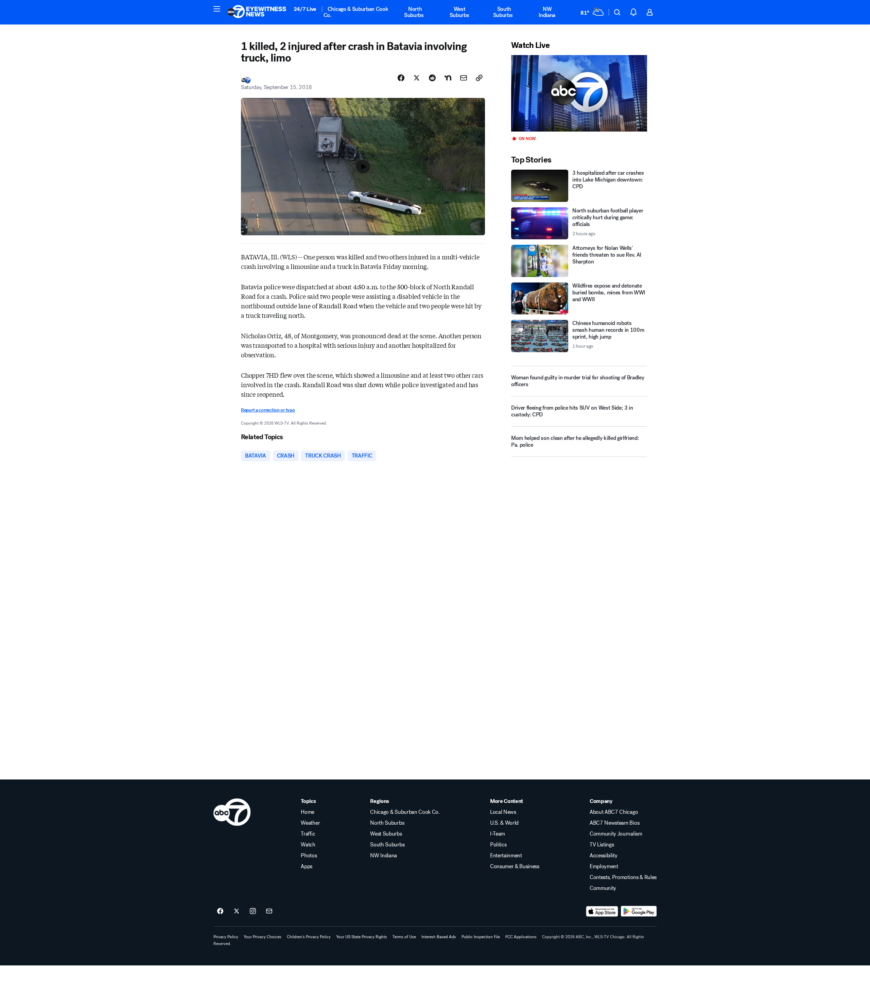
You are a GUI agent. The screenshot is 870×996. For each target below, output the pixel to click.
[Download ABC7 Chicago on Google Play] (639, 911)
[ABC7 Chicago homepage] (257, 12)
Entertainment (506, 855)
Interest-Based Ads (438, 937)
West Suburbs (459, 12)
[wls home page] (231, 812)
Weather (310, 823)
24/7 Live (305, 9)
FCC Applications (521, 937)
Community (603, 888)
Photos (309, 855)
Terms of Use (404, 937)
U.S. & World (504, 823)
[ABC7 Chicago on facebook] (220, 911)
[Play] (579, 93)
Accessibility (603, 855)
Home (307, 812)
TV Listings (602, 844)
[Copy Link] (479, 78)
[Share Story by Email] (463, 78)
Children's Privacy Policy (309, 937)
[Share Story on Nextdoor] (448, 78)
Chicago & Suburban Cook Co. (356, 12)
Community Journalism (616, 834)
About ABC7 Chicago (614, 812)
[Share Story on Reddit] (432, 78)
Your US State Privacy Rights (361, 937)
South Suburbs (503, 12)
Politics (498, 844)
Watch (308, 844)
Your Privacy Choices (262, 937)
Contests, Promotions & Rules (623, 877)
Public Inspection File (481, 937)
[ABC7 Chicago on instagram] (253, 911)
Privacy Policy (225, 937)
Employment (604, 866)
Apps (306, 866)
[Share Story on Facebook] (401, 78)
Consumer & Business (514, 866)
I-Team (497, 834)
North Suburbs (414, 12)
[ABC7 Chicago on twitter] (236, 911)
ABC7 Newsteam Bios (614, 823)
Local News (503, 812)
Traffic (308, 834)
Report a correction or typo (268, 410)
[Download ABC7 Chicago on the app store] (602, 911)
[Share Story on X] (416, 78)
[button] (217, 9)
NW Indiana (547, 12)
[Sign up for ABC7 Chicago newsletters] (269, 911)
